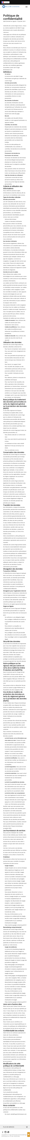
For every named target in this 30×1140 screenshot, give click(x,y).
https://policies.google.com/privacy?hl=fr (15, 925)
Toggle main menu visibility (26, 6)
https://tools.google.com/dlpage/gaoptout (16, 975)
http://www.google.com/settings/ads (14, 964)
